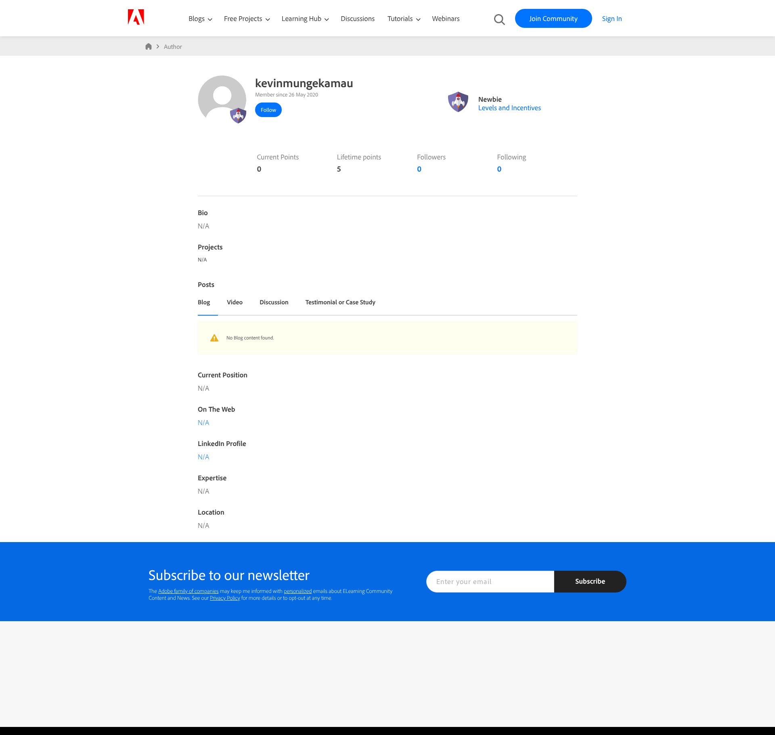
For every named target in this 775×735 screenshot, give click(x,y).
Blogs (197, 18)
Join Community (554, 18)
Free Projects (244, 18)
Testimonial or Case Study (340, 302)
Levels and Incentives (509, 107)
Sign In (612, 18)
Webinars (446, 18)
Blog (204, 302)
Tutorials (401, 18)
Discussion (274, 302)
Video (235, 302)
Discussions (358, 18)
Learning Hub (302, 18)
